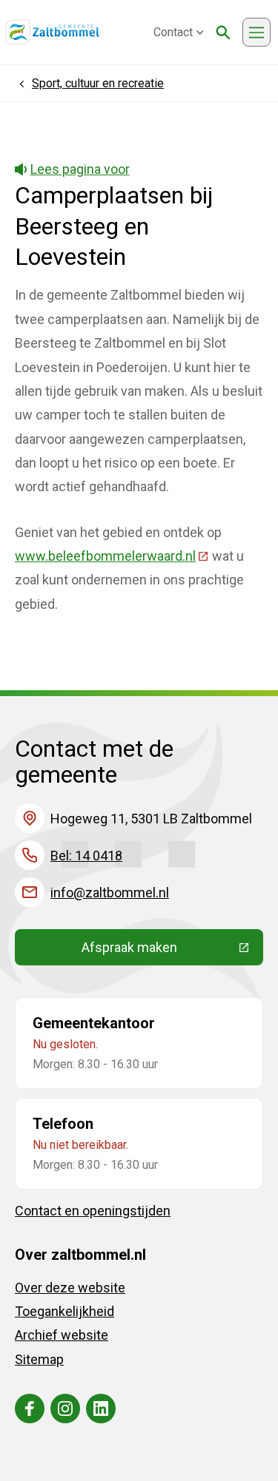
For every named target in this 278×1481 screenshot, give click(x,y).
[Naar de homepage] (52, 32)
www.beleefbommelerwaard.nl (112, 556)
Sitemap (39, 1359)
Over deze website (70, 1287)
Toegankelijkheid (64, 1311)
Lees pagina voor (80, 169)
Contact (173, 32)
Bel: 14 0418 (86, 855)
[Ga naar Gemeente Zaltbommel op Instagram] (65, 1408)
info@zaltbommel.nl (109, 892)
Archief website (61, 1335)
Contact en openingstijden (93, 1210)
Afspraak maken (172, 950)
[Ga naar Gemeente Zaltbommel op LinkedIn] (101, 1408)
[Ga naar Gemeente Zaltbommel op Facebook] (29, 1408)
